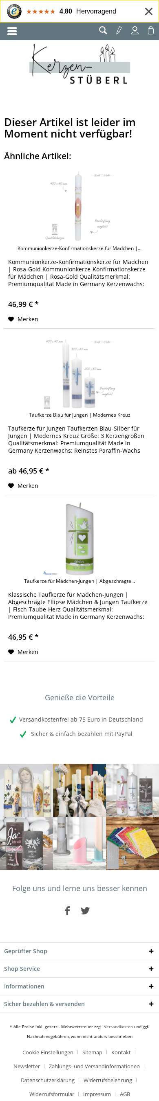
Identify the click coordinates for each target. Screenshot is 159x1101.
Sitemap (92, 1052)
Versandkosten (118, 1026)
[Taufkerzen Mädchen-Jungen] (132, 790)
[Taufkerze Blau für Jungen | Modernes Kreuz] (79, 373)
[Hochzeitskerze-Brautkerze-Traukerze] (26, 843)
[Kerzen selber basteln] (132, 843)
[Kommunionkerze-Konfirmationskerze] (79, 790)
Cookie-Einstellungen (47, 1052)
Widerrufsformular (51, 1094)
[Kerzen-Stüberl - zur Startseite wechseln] (80, 65)
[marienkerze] (26, 790)
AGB (125, 1094)
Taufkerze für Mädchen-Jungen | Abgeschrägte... (79, 581)
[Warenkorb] (151, 30)
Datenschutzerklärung (48, 1080)
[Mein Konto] (135, 30)
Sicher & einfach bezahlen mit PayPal (80, 734)
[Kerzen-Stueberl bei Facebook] (67, 910)
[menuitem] (12, 31)
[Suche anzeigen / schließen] (103, 30)
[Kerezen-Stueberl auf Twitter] (85, 910)
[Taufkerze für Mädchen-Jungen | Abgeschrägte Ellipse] (79, 539)
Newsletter (26, 1066)
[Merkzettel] (119, 30)
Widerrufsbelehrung (108, 1080)
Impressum (97, 1094)
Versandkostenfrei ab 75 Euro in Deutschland (81, 719)
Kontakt (121, 1052)
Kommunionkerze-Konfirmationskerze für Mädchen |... (79, 248)
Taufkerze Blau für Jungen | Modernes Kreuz (79, 415)
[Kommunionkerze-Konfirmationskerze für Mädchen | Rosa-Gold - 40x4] (79, 206)
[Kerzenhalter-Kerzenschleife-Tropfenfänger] (79, 843)
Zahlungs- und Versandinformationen (94, 1066)
